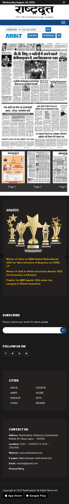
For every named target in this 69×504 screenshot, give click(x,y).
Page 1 (12, 186)
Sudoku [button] (33, 35)
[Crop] (59, 35)
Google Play (38, 495)
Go (48, 29)
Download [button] (49, 35)
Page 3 (63, 186)
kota (39, 397)
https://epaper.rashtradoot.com (35, 458)
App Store (15, 495)
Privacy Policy (16, 468)
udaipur (41, 387)
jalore (40, 392)
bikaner (40, 403)
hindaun (15, 397)
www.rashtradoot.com (30, 452)
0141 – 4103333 (29, 444)
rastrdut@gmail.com (27, 463)
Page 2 (38, 186)
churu (14, 403)
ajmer (13, 392)
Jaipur (14, 387)
